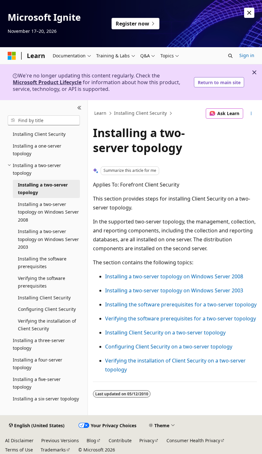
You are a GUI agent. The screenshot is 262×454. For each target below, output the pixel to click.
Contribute (120, 440)
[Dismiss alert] (249, 13)
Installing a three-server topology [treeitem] (39, 344)
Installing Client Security (140, 113)
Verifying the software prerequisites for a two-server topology (180, 318)
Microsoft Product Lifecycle (47, 82)
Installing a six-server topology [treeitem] (46, 399)
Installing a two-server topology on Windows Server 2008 (174, 276)
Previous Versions (60, 440)
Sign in (246, 55)
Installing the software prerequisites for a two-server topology (181, 304)
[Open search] (230, 56)
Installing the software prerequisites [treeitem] (42, 263)
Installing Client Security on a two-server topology (165, 332)
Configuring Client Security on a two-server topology (168, 346)
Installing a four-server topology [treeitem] (37, 364)
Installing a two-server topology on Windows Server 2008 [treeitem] (48, 212)
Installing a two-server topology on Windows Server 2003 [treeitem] (48, 239)
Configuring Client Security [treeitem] (47, 309)
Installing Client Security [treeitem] (39, 134)
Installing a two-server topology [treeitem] (43, 189)
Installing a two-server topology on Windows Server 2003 (174, 290)
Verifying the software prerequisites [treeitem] (41, 282)
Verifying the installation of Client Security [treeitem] (47, 325)
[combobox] (44, 120)
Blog (91, 440)
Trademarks (53, 450)
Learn (100, 113)
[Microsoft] (12, 56)
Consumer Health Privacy (193, 440)
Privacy (146, 440)
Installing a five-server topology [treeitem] (37, 383)
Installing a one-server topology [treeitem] (37, 150)
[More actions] (251, 113)
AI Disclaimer (19, 440)
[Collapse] (79, 108)
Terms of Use (19, 450)
